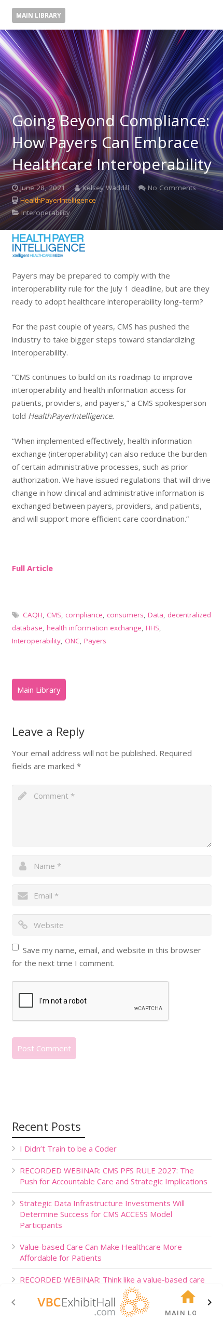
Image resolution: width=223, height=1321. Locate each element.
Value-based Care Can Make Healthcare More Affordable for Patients (101, 1252)
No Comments (172, 187)
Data (155, 614)
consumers (125, 614)
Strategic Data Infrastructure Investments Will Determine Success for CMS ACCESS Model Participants (102, 1214)
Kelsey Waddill (105, 187)
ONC (72, 640)
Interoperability (45, 212)
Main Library (38, 15)
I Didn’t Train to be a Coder (68, 1148)
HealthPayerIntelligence (58, 200)
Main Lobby (188, 1313)
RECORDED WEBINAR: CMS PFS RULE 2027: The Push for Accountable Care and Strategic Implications (113, 1175)
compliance (84, 614)
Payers (95, 640)
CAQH (33, 614)
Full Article (32, 568)
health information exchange (94, 627)
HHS (152, 627)
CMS (54, 614)
